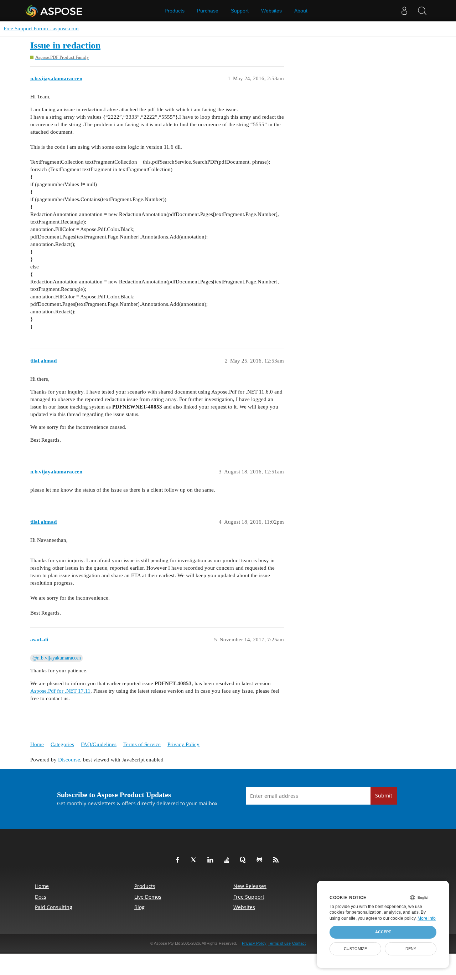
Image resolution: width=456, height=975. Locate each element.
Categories (62, 744)
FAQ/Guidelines (98, 744)
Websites (271, 11)
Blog (139, 907)
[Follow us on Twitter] (195, 860)
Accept (383, 932)
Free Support (248, 896)
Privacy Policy (183, 744)
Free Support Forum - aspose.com (41, 28)
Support (240, 11)
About (300, 11)
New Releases (249, 886)
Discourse (69, 760)
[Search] (422, 10)
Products (175, 11)
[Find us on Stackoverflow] (228, 860)
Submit (383, 795)
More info (427, 918)
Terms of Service (142, 744)
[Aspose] (54, 11)
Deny (410, 948)
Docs (40, 896)
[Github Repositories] (260, 860)
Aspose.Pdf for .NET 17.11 (60, 691)
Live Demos (147, 896)
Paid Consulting (53, 907)
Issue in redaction (65, 45)
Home (37, 744)
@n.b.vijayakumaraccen (56, 658)
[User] (404, 10)
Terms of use (279, 943)
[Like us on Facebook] (178, 860)
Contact (299, 943)
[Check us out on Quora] (244, 860)
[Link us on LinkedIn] (211, 860)
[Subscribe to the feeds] (277, 860)
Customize (355, 948)
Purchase (207, 11)
